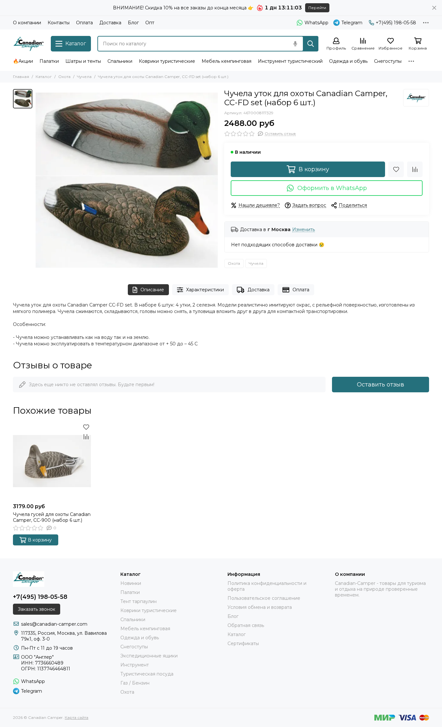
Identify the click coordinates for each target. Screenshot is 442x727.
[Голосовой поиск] (295, 43)
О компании (27, 23)
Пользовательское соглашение (263, 598)
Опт (149, 23)
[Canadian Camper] (28, 43)
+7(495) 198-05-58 (396, 23)
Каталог (44, 76)
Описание (152, 290)
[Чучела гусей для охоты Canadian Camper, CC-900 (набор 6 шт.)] (52, 461)
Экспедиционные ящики (149, 656)
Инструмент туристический (290, 61)
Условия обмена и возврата (259, 607)
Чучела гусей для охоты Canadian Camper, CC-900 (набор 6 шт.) (52, 517)
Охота (64, 76)
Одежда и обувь (348, 61)
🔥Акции (23, 61)
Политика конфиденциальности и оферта (266, 586)
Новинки (130, 583)
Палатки (49, 61)
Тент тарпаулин (138, 601)
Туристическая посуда (146, 674)
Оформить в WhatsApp (332, 188)
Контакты (59, 23)
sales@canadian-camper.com (54, 624)
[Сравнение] (415, 169)
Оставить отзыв (380, 384)
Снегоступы (388, 61)
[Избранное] (396, 169)
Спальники (119, 61)
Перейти (317, 7)
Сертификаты (243, 643)
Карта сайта (76, 717)
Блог (133, 23)
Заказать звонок (36, 609)
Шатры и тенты (83, 61)
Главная (21, 76)
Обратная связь (245, 625)
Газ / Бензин (134, 683)
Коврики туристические (167, 61)
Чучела (84, 76)
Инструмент (134, 665)
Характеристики (205, 290)
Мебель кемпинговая (226, 61)
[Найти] (310, 43)
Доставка (110, 23)
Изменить (303, 229)
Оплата (84, 23)
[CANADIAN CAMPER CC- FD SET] (127, 180)
